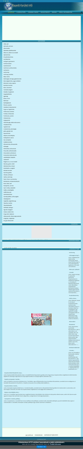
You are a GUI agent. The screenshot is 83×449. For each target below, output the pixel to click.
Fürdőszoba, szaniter (9, 116)
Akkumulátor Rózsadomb (72, 323)
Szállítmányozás (7, 192)
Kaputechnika (7, 133)
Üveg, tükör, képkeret (9, 214)
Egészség (6, 96)
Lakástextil (6, 159)
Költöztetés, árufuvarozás (10, 148)
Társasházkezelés (8, 205)
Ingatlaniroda (7, 127)
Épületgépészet (7, 103)
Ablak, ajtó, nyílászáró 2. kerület (74, 271)
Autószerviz (6, 70)
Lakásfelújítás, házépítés (9, 157)
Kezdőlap (11, 12)
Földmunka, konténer (9, 111)
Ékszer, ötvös (7, 98)
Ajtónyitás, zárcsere (8, 46)
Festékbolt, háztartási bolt (10, 107)
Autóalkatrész (7, 59)
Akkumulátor (7, 48)
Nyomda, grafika (8, 172)
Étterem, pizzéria (8, 105)
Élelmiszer (6, 100)
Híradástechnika (7, 124)
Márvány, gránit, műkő (9, 164)
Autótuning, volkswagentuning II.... (74, 254)
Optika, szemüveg (8, 177)
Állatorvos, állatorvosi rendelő (11, 52)
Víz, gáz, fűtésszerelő (8, 220)
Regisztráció (45, 12)
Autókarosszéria (7, 63)
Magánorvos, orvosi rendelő (10, 161)
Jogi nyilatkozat (29, 435)
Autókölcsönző (7, 65)
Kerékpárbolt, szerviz (9, 137)
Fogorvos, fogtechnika (9, 109)
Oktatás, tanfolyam (8, 175)
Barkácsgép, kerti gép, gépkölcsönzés (12, 79)
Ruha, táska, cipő (8, 183)
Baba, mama (7, 76)
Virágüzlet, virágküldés (9, 218)
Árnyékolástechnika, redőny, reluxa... (74, 297)
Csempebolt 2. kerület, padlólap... (12, 398)
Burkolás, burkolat (8, 85)
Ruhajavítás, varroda (8, 185)
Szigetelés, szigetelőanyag (10, 201)
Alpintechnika (7, 55)
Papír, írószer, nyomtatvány (10, 179)
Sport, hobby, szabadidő (9, 188)
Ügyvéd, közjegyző (8, 209)
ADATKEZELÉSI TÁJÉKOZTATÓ (51, 435)
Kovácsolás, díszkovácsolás (10, 155)
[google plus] (8, 1)
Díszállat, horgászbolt (9, 92)
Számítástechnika (8, 194)
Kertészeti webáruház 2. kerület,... (74, 349)
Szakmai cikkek (33, 12)
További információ (55, 444)
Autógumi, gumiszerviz (9, 61)
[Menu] (81, 12)
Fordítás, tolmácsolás (9, 113)
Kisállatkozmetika (8, 142)
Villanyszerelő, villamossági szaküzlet (12, 216)
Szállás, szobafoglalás (9, 190)
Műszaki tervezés (8, 170)
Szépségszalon (7, 199)
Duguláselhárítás (8, 94)
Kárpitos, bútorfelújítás (9, 135)
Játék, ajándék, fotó (8, 131)
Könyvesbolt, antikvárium (10, 153)
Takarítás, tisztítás (8, 203)
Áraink (54, 12)
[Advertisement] (41, 28)
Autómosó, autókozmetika (10, 68)
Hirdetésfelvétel (38, 435)
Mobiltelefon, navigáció (9, 168)
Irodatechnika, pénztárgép (10, 129)
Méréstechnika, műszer (9, 166)
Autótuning (6, 72)
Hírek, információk (65, 12)
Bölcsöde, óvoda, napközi (10, 83)
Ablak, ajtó (6, 44)
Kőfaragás (6, 146)
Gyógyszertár (7, 120)
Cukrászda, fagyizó (8, 89)
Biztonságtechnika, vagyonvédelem (12, 81)
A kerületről (21, 12)
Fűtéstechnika (7, 118)
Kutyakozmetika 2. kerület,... (11, 386)
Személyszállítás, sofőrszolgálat (11, 196)
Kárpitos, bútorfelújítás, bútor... (11, 392)
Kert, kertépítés (7, 140)
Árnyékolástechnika (8, 57)
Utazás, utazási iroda (8, 212)
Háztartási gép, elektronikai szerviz (12, 122)
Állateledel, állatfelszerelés (10, 50)
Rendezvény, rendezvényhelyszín (11, 181)
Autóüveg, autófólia (8, 74)
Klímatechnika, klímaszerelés (10, 144)
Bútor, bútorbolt (8, 87)
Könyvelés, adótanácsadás (10, 151)
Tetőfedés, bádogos (8, 207)
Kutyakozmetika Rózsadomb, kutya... (13, 373)
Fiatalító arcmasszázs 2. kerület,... (12, 379)
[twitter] (5, 1)
